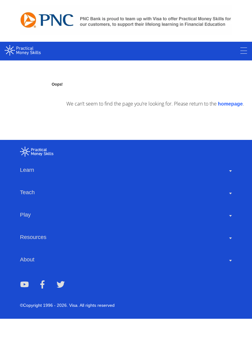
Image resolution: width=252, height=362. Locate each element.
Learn (27, 170)
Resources (33, 237)
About (27, 259)
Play (25, 215)
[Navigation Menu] (243, 51)
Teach (27, 192)
